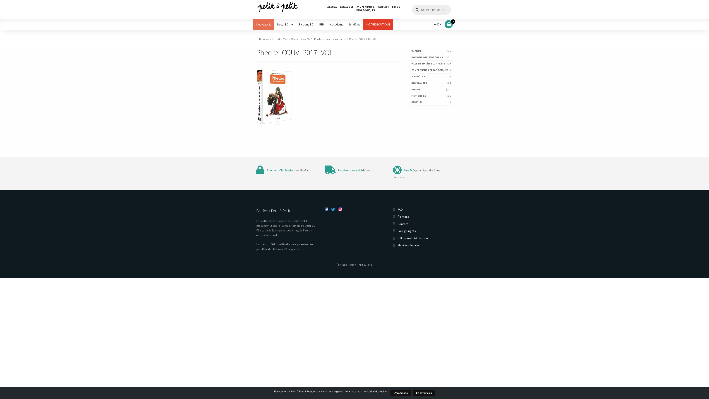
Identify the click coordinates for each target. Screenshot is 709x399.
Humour (416, 102)
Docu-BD (282, 24)
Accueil (267, 39)
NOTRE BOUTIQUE (378, 24)
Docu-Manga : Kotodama (427, 57)
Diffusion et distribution (413, 238)
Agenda (332, 6)
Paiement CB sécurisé (280, 170)
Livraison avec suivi (350, 170)
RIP (321, 24)
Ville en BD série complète (428, 63)
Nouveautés (263, 24)
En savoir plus (424, 392)
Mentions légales (408, 245)
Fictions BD (306, 24)
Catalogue (346, 6)
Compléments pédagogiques (429, 70)
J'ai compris (401, 392)
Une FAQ (409, 170)
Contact (383, 6)
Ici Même (354, 24)
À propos (403, 217)
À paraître (418, 76)
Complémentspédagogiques (365, 8)
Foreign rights (407, 231)
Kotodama (336, 24)
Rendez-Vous (281, 39)
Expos (396, 6)
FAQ (400, 209)
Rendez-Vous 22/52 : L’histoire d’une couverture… (319, 39)
